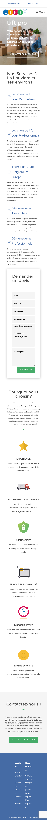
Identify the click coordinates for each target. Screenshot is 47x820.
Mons (17, 772)
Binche (18, 783)
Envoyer (26, 369)
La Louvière (18, 789)
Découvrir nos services (23, 54)
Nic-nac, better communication (27, 817)
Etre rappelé (28, 803)
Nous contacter (23, 739)
